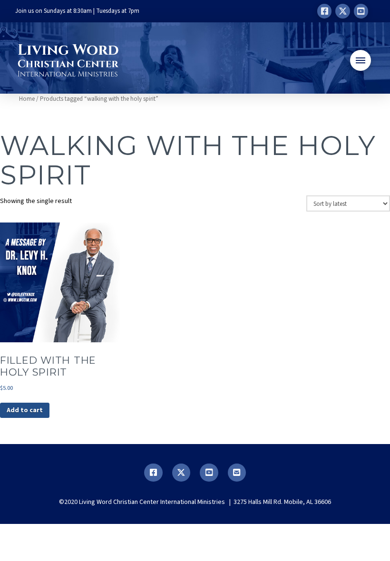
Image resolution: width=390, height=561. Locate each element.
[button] (360, 60)
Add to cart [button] (25, 410)
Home (27, 99)
